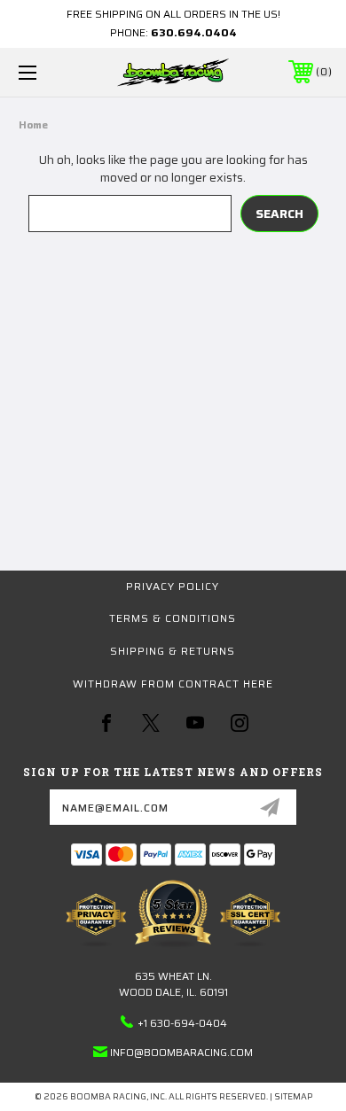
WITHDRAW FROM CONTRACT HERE (173, 683)
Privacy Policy (172, 586)
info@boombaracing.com (181, 1052)
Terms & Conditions (172, 618)
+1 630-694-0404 (182, 1022)
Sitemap (293, 1096)
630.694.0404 (194, 32)
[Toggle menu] (50, 72)
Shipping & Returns (172, 650)
